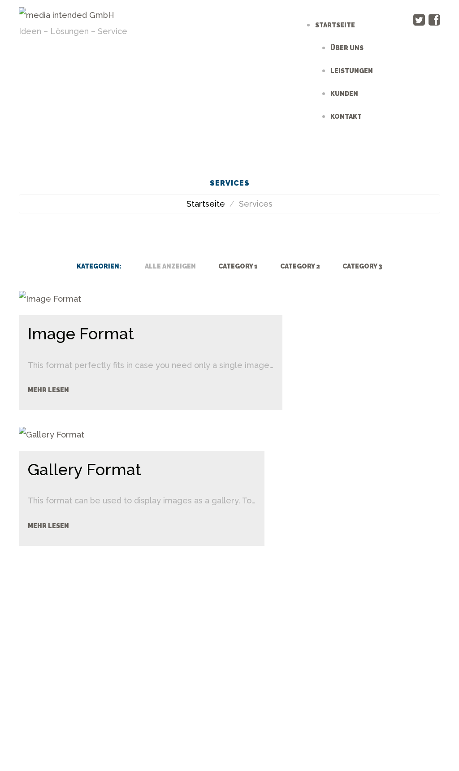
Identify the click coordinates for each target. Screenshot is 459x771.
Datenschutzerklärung (225, 690)
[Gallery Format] (51, 434)
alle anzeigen (170, 266)
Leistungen (351, 70)
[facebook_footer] (210, 647)
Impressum (308, 677)
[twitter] (419, 20)
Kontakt (346, 116)
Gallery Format (84, 469)
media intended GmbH (173, 677)
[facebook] (434, 20)
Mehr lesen (48, 390)
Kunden (344, 93)
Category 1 (238, 266)
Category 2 (300, 266)
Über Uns (347, 48)
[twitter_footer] (240, 647)
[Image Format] (50, 298)
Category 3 (362, 266)
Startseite (335, 25)
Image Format (81, 333)
